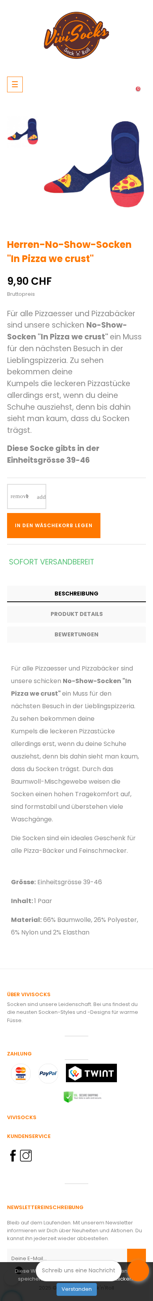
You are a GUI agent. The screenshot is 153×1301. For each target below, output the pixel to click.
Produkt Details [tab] (77, 614)
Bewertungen (76, 634)
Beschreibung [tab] (76, 593)
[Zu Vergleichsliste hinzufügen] (131, 525)
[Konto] (107, 84)
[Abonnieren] (136, 1258)
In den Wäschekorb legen (54, 525)
